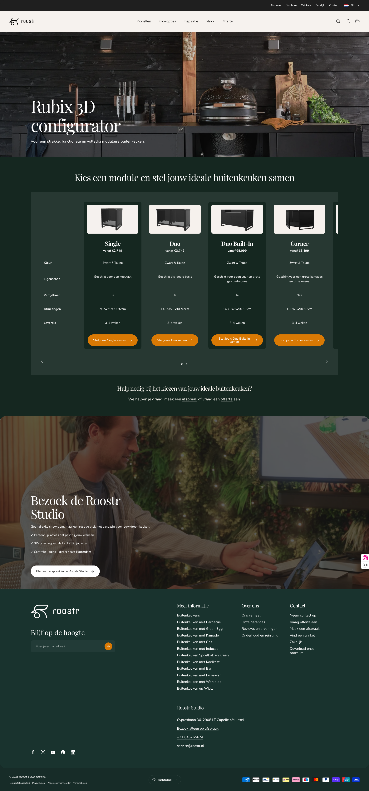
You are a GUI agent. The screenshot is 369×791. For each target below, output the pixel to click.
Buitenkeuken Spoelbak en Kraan (203, 655)
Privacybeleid (39, 783)
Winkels (306, 5)
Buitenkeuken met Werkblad (199, 682)
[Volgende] (324, 361)
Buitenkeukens (188, 615)
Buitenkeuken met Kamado (198, 635)
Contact (333, 5)
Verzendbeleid (80, 783)
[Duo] (175, 219)
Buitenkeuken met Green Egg (200, 628)
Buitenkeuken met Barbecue (199, 622)
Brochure (291, 5)
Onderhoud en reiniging (260, 635)
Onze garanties (253, 622)
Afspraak (275, 5)
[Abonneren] (108, 646)
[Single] (112, 219)
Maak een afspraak (305, 628)
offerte (227, 399)
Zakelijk (320, 5)
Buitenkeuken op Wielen (196, 688)
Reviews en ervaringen (259, 628)
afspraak (189, 399)
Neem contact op (303, 615)
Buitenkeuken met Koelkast (198, 662)
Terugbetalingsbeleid (19, 783)
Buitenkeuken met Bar (194, 668)
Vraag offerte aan (303, 622)
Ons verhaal (251, 615)
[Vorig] (44, 361)
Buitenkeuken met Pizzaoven (199, 675)
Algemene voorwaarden (59, 783)
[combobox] (352, 5)
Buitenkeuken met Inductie (197, 648)
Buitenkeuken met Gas (194, 642)
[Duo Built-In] (237, 219)
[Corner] (299, 219)
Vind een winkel (302, 635)
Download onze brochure (302, 650)
